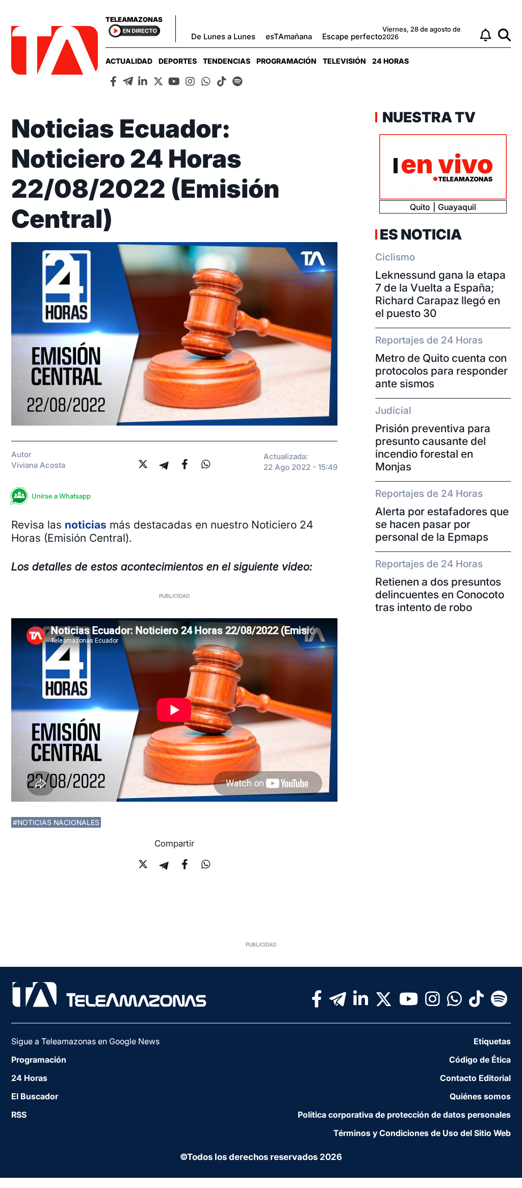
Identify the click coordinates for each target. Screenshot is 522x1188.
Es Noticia (421, 234)
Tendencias (226, 61)
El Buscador (34, 1096)
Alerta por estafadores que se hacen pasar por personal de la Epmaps (442, 524)
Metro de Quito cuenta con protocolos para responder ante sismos (441, 371)
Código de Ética (480, 1059)
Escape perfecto (352, 36)
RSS (19, 1115)
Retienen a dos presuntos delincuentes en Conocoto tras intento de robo (439, 594)
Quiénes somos (480, 1096)
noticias (86, 524)
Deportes (178, 61)
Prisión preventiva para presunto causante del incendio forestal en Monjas (432, 447)
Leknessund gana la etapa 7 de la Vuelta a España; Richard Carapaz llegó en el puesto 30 (440, 294)
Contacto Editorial (475, 1078)
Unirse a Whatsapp (61, 496)
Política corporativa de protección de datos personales (404, 1115)
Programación (286, 61)
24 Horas (390, 61)
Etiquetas (492, 1041)
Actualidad (129, 61)
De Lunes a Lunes (223, 36)
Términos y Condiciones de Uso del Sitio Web (422, 1133)
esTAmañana (289, 36)
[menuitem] (129, 61)
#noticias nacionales (56, 822)
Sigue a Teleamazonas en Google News (85, 1041)
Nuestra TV (428, 117)
